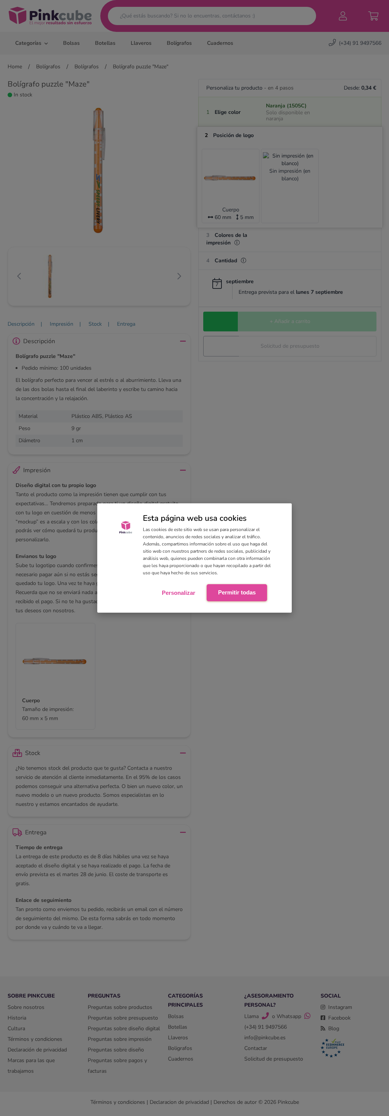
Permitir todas (237, 592)
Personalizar (178, 593)
